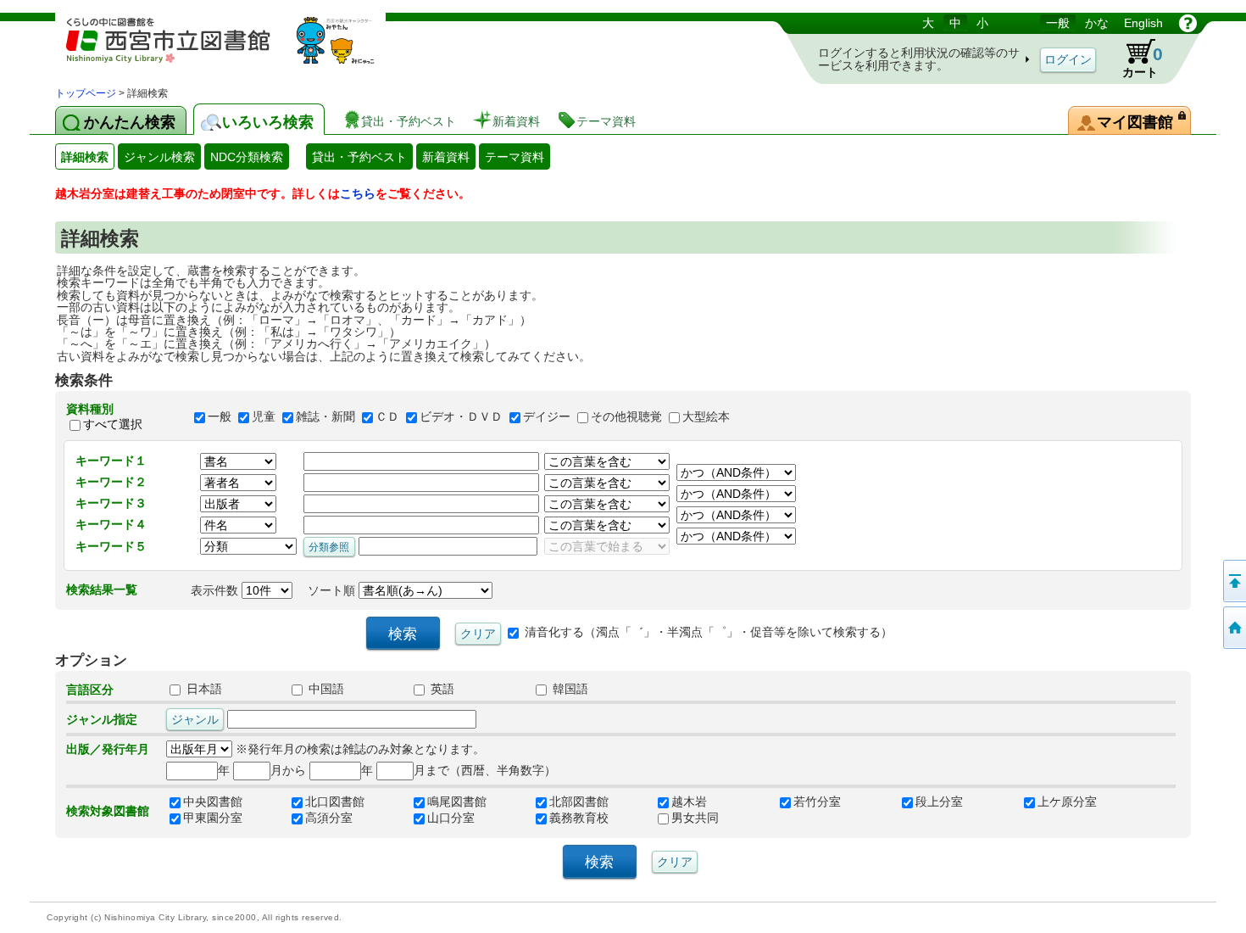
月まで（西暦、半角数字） (485, 770)
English (1143, 23)
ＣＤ (387, 416)
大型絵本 (706, 416)
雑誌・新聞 (325, 416)
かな (1097, 23)
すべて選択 (112, 424)
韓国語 (568, 689)
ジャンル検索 (159, 157)
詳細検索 (84, 157)
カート (1142, 61)
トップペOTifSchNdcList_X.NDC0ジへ (1233, 627)
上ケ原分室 (1067, 802)
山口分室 (451, 818)
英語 (440, 689)
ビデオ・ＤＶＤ (461, 416)
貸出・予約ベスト (359, 157)
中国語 (324, 689)
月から (288, 770)
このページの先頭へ (1233, 581)
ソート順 (333, 590)
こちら (357, 193)
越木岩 (689, 802)
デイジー (546, 416)
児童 (263, 416)
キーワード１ (111, 460)
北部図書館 (579, 802)
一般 (1058, 23)
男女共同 (695, 818)
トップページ (85, 93)
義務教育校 (579, 818)
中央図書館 (212, 802)
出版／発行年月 (107, 749)
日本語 (202, 689)
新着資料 (446, 157)
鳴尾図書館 (457, 802)
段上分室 (939, 802)
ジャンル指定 (101, 719)
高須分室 (329, 818)
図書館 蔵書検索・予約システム (233, 49)
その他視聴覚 (626, 416)
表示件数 (216, 590)
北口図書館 (334, 802)
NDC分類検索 (246, 157)
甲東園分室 (212, 818)
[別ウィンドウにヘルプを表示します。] (1188, 22)
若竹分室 (817, 802)
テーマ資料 (514, 157)
